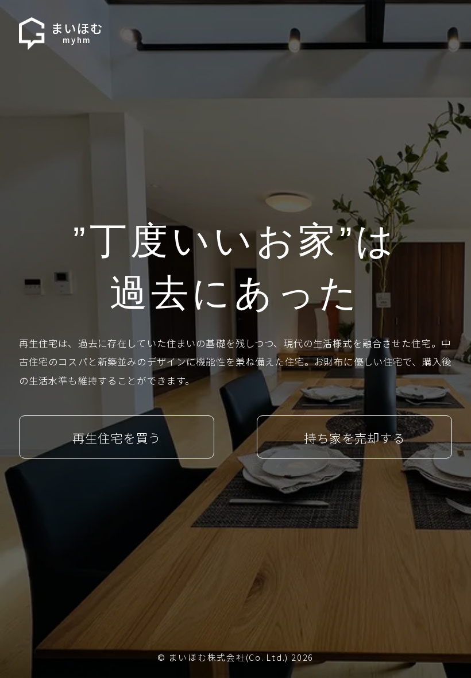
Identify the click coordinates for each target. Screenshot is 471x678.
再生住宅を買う (116, 437)
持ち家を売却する (355, 437)
